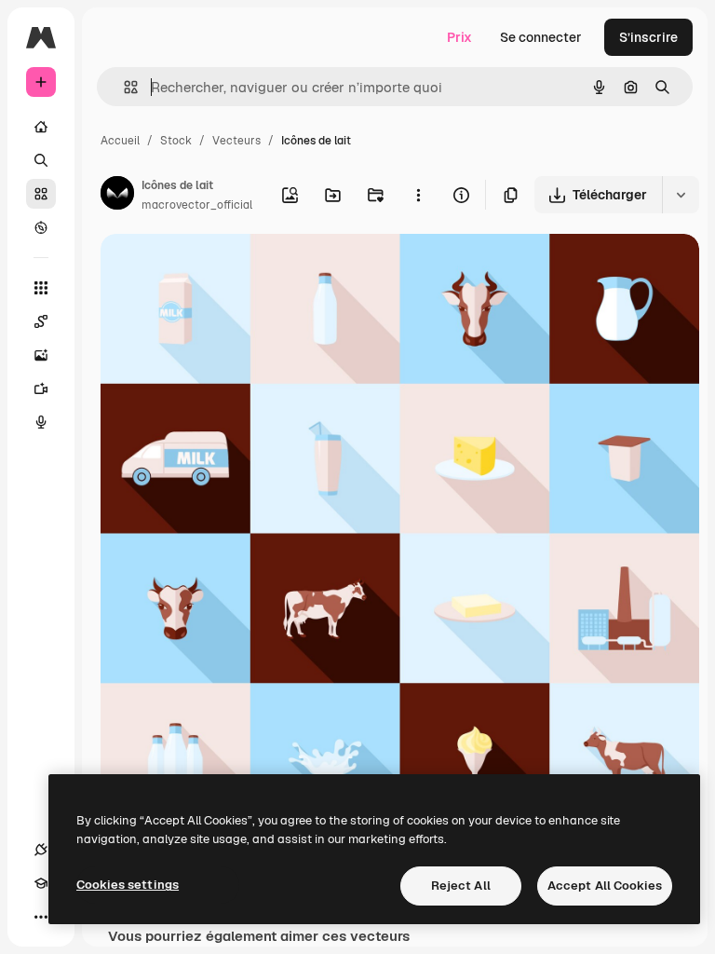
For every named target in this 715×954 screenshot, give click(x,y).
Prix (459, 37)
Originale (223, 270)
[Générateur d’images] (41, 355)
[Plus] (41, 917)
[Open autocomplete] (123, 87)
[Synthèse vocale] (41, 422)
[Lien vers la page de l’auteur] (117, 195)
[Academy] (41, 883)
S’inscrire (648, 37)
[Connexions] (41, 850)
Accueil (120, 140)
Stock (176, 140)
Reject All (461, 885)
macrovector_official (197, 205)
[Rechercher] (41, 160)
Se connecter (541, 37)
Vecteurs (236, 140)
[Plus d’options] (418, 194)
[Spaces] (41, 321)
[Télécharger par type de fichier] (680, 194)
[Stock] (41, 194)
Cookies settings (127, 885)
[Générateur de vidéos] (41, 388)
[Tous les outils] (41, 288)
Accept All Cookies (604, 885)
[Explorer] (41, 227)
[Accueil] (41, 127)
